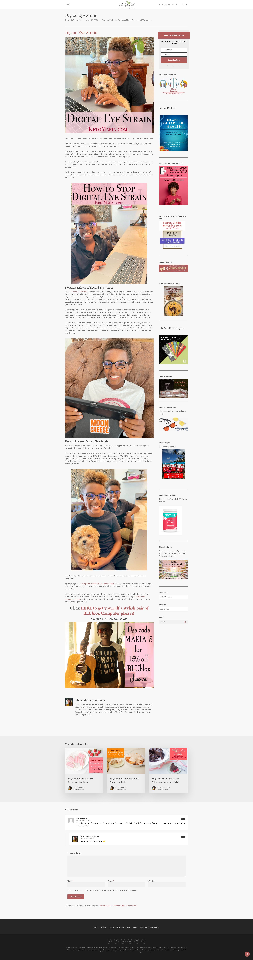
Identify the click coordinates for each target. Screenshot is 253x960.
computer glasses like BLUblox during (98, 584)
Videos (104, 927)
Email (111, 881)
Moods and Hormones (141, 20)
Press (128, 927)
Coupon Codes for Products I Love (116, 20)
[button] (68, 5)
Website (151, 881)
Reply (183, 819)
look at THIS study (79, 292)
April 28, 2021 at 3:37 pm (83, 820)
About (135, 927)
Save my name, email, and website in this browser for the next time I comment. (103, 890)
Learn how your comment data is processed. (118, 906)
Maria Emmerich (75, 20)
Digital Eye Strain (81, 33)
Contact (143, 927)
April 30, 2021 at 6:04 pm (88, 838)
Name (70, 881)
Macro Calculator (116, 927)
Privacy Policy (154, 927)
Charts (95, 927)
